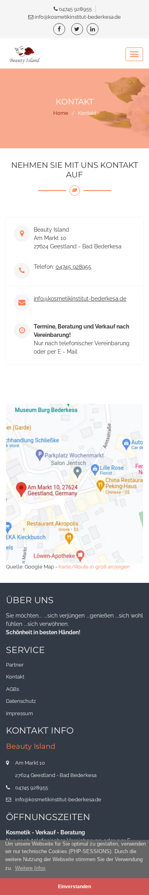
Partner (15, 665)
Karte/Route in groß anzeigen (94, 567)
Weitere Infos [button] (30, 868)
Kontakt (15, 677)
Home (60, 113)
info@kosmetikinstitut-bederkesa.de (78, 17)
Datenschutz (21, 701)
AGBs (12, 689)
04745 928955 (75, 9)
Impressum (19, 713)
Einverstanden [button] (74, 886)
